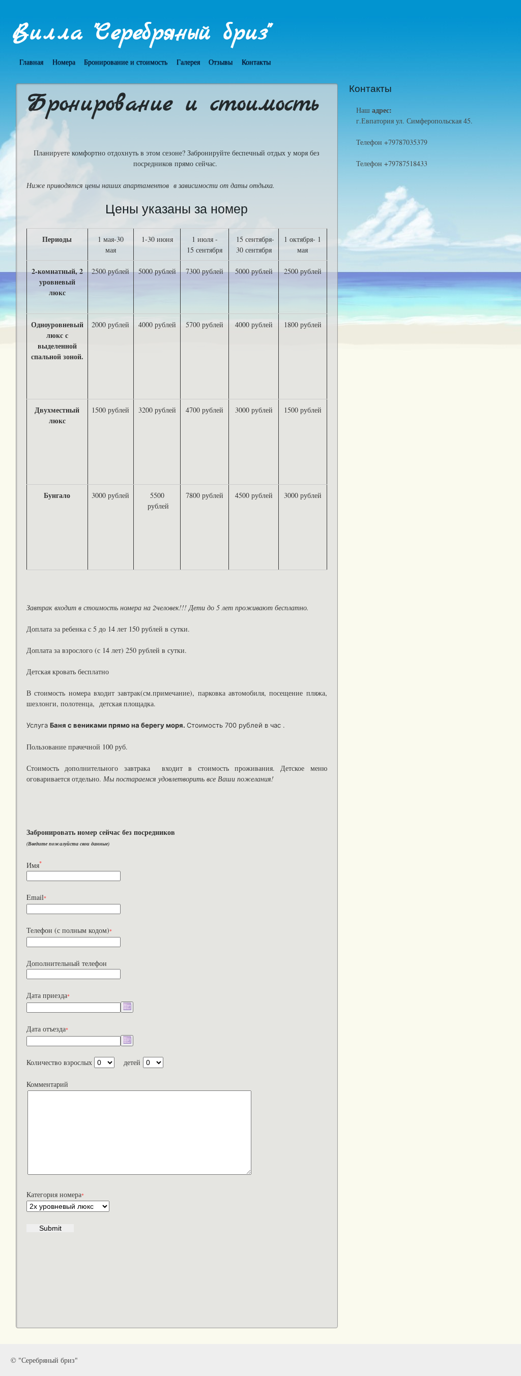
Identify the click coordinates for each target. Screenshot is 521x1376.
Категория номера (53, 1194)
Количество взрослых (59, 1062)
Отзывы (221, 62)
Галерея (188, 62)
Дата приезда (46, 995)
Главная (31, 62)
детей (132, 1062)
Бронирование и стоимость (125, 62)
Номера (63, 62)
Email (35, 897)
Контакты (256, 62)
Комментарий (47, 1084)
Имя (34, 865)
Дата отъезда (46, 1029)
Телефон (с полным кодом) (67, 930)
